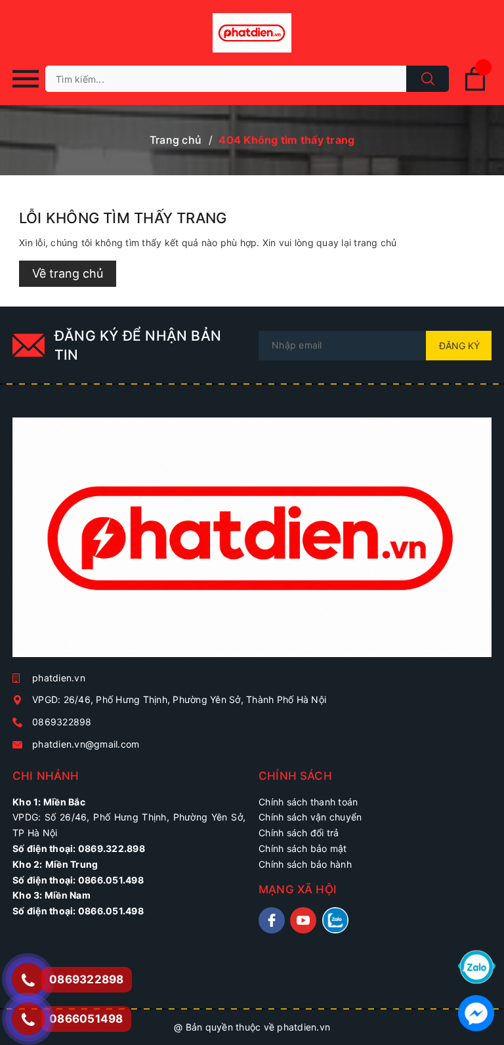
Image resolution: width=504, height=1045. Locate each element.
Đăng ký (459, 345)
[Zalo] (476, 966)
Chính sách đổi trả (299, 832)
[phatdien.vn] (252, 542)
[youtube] (303, 920)
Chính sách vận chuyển (310, 816)
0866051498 (86, 1018)
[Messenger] (476, 1011)
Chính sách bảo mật (303, 848)
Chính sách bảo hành (305, 864)
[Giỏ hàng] (475, 88)
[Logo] (252, 33)
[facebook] (272, 920)
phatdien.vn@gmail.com (85, 744)
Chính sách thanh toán (308, 801)
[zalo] (335, 920)
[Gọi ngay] (28, 979)
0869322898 (62, 721)
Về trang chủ (67, 273)
